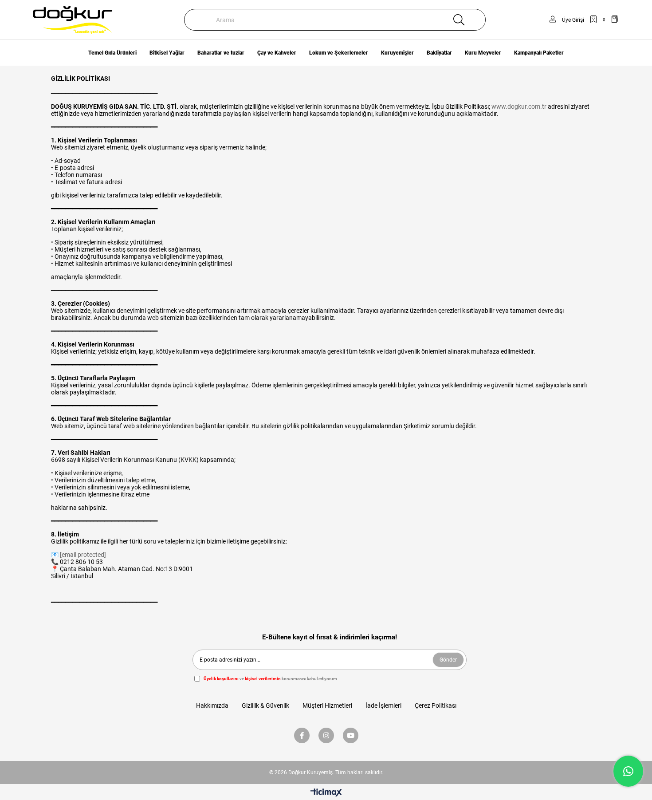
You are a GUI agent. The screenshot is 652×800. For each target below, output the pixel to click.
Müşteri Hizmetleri (327, 705)
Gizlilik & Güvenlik (265, 705)
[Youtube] (350, 735)
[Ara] (458, 19)
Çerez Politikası (435, 705)
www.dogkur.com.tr (518, 106)
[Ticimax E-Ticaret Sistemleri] (326, 793)
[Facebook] (302, 735)
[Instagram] (326, 735)
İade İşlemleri (383, 705)
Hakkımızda (212, 705)
